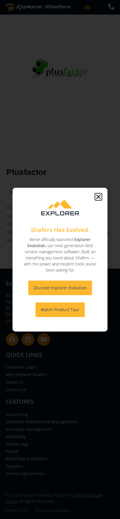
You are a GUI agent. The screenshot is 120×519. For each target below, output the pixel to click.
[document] (60, 259)
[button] (98, 197)
